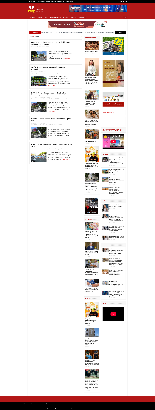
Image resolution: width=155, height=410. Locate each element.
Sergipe (57, 73)
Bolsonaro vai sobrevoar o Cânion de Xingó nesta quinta (116, 171)
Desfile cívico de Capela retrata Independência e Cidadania (48, 68)
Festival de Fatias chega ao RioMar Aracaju (91, 52)
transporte (64, 98)
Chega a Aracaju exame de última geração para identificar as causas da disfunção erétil (116, 228)
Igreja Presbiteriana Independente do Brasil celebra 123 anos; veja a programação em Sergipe (91, 341)
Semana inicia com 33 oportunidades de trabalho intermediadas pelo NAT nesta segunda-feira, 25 (92, 234)
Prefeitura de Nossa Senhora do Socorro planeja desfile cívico (51, 145)
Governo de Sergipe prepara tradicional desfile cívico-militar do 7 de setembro (50, 43)
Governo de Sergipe (48, 48)
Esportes (65, 17)
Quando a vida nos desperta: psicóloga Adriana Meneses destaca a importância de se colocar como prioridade (116, 217)
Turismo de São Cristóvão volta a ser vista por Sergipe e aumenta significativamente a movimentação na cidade (116, 161)
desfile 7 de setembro (50, 73)
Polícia (46, 17)
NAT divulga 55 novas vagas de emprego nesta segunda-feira (91, 289)
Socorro (65, 149)
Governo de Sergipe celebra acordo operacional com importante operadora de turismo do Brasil (116, 190)
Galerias (123, 408)
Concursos (81, 17)
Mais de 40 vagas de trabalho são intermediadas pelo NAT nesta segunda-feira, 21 (91, 272)
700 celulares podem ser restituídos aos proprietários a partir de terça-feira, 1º (57, 32)
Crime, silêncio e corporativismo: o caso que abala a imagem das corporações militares (116, 284)
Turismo (129, 408)
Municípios (32, 17)
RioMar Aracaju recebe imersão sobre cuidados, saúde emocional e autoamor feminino (92, 122)
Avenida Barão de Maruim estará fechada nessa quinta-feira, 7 (51, 120)
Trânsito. (60, 98)
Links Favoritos (41, 1)
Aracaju (35, 73)
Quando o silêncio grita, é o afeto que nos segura (116, 205)
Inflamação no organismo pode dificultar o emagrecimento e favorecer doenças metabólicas (116, 273)
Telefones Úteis (69, 1)
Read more (66, 58)
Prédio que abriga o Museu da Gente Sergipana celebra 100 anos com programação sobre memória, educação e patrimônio (91, 187)
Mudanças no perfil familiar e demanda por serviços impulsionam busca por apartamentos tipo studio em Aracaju (116, 261)
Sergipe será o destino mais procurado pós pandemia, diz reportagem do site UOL (116, 180)
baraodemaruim (41, 124)
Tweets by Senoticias (108, 112)
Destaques (42, 46)
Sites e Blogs (60, 1)
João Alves (61, 149)
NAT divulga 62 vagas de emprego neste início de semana (91, 252)
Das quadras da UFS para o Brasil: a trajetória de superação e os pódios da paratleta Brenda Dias (116, 294)
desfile (42, 48)
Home (40, 408)
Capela (39, 73)
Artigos (71, 408)
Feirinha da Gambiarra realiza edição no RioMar (92, 140)
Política (40, 17)
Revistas (53, 1)
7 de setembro (37, 48)
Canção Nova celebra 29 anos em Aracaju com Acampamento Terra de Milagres (91, 166)
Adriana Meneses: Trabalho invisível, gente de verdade (116, 236)
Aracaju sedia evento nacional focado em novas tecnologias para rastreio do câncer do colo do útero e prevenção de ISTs (110, 32)
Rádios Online (31, 1)
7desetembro (52, 149)
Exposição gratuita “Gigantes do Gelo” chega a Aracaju (90, 103)
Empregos (73, 17)
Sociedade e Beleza (55, 17)
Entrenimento (43, 71)
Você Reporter (46, 408)
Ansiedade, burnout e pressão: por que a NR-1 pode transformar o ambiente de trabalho (116, 251)
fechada (51, 124)
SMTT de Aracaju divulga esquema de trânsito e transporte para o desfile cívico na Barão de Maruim (50, 94)
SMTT (56, 98)
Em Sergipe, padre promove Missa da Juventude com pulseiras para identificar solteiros (92, 362)
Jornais (48, 1)
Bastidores (110, 408)
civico (46, 98)
